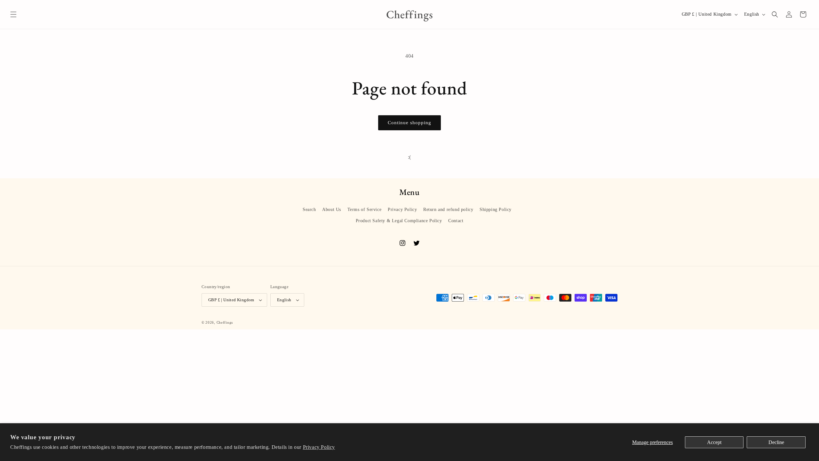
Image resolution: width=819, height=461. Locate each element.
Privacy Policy (319, 447)
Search (309, 209)
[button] (13, 14)
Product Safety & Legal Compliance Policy (399, 220)
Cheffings (225, 322)
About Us (331, 209)
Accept (714, 442)
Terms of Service (364, 209)
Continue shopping (409, 122)
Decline (776, 442)
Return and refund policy (448, 209)
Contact (455, 220)
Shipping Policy (496, 209)
